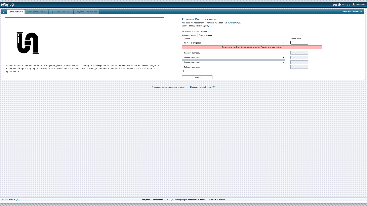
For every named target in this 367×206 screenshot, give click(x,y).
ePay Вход (360, 5)
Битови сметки (16, 12)
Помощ (344, 5)
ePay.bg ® (169, 200)
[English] (335, 5)
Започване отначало (352, 12)
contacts (362, 200)
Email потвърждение (36, 12)
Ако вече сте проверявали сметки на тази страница (211, 23)
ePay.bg (16, 200)
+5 (183, 71)
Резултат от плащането (86, 12)
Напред (197, 77)
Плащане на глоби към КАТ (202, 87)
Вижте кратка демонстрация (196, 26)
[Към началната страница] (3, 11)
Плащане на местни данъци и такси (168, 87)
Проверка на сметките (61, 12)
